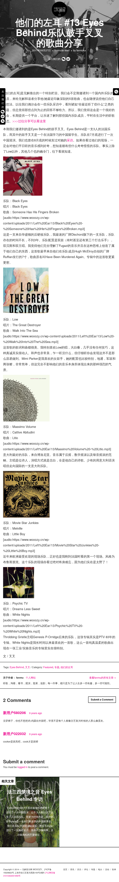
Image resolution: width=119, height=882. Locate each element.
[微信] (3, 111)
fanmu (79, 50)
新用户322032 (14, 733)
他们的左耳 (67, 667)
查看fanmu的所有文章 (102, 677)
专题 (56, 667)
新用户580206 (14, 712)
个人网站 (31, 677)
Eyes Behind (17, 667)
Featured (48, 667)
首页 (65, 869)
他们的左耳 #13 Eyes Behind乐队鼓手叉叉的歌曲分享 (59, 32)
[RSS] (3, 121)
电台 (100, 869)
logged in (22, 767)
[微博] (3, 116)
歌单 (114, 869)
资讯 (72, 869)
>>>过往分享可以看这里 (29, 121)
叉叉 (27, 667)
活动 (107, 869)
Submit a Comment (102, 699)
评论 (86, 869)
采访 (70, 140)
